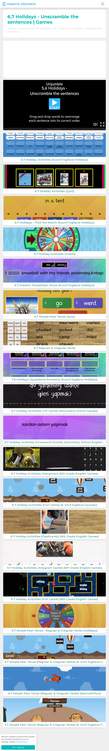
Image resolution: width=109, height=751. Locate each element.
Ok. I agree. (18, 747)
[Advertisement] (54, 59)
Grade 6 (11, 28)
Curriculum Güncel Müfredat (34, 28)
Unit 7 (55, 28)
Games (64, 28)
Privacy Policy (22, 742)
